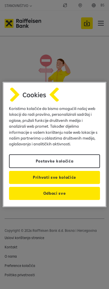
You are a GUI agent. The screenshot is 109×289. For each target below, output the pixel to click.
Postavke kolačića (55, 161)
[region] (54, 144)
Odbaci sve (54, 193)
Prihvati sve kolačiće (54, 177)
